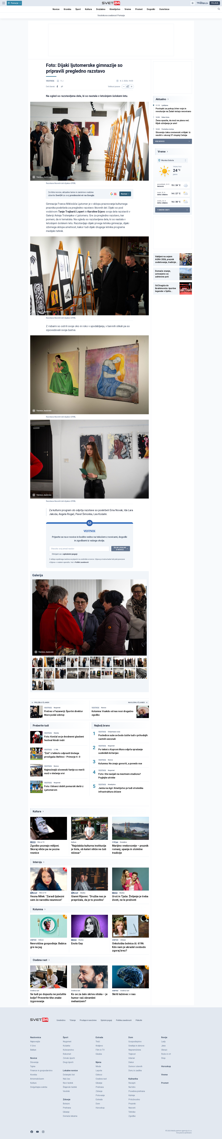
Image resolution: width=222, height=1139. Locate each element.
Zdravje (123, 940)
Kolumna (38, 909)
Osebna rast (40, 960)
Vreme (161, 151)
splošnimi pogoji (70, 554)
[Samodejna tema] (193, 3)
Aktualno (161, 99)
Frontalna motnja (168, 129)
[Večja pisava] (131, 86)
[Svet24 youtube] (37, 1131)
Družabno (123, 842)
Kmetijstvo (112, 784)
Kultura (37, 811)
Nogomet (57, 707)
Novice (103, 707)
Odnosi (41, 940)
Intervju (37, 862)
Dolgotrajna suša (114, 732)
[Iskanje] (219, 9)
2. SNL (56, 749)
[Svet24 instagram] (43, 1131)
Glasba (56, 733)
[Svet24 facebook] (31, 1131)
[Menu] (3, 3)
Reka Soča (165, 117)
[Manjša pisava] (123, 86)
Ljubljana (165, 105)
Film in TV (40, 842)
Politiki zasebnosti (82, 562)
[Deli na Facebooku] (57, 86)
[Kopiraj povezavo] (62, 86)
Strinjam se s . (65, 554)
